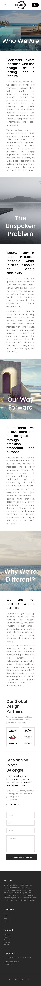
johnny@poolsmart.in (14, 796)
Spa (5, 916)
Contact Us (8, 921)
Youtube (7, 939)
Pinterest (7, 942)
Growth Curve (27, 980)
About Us (7, 919)
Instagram (7, 934)
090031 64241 (11, 799)
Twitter (6, 945)
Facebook (7, 937)
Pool (5, 914)
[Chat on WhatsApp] (35, 5)
